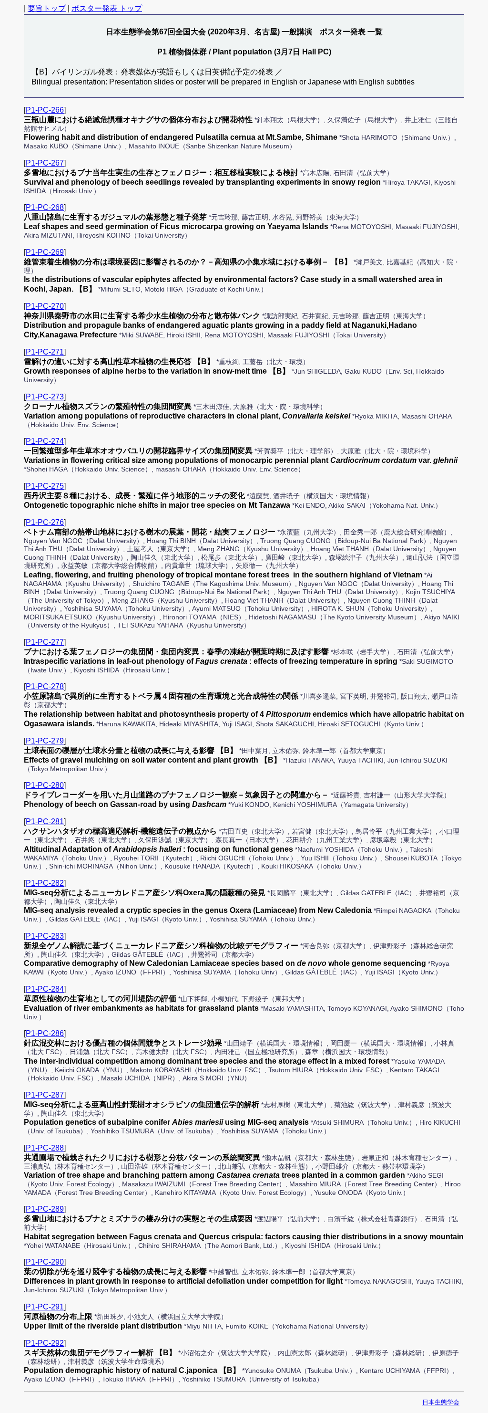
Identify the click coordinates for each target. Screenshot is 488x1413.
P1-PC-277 (45, 642)
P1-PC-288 (45, 1148)
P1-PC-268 (45, 207)
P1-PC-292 (45, 1343)
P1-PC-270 (45, 306)
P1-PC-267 (45, 163)
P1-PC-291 (45, 1307)
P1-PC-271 (45, 352)
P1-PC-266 (45, 110)
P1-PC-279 (45, 741)
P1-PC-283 (45, 936)
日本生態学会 (440, 1402)
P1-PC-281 (45, 821)
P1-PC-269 (45, 252)
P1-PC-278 (45, 686)
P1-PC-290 (45, 1262)
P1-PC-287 (45, 1095)
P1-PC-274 (45, 441)
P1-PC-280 (45, 785)
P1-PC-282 (45, 883)
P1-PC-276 (45, 522)
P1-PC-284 (45, 989)
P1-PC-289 (45, 1209)
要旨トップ (47, 8)
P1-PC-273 (45, 397)
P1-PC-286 (45, 1033)
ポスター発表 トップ (106, 8)
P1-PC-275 (45, 486)
